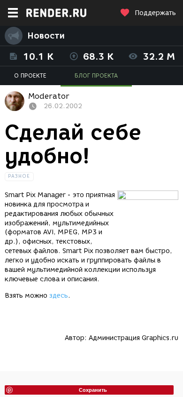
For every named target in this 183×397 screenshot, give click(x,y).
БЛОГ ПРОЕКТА (96, 75)
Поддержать (155, 13)
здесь (58, 296)
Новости (46, 36)
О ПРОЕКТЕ (30, 75)
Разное (19, 176)
